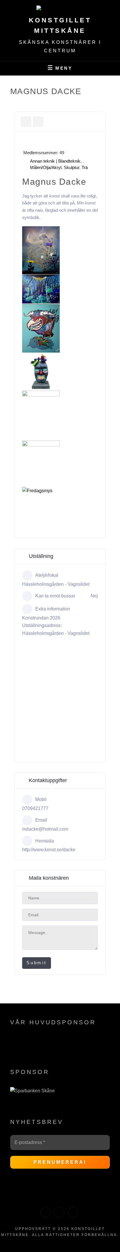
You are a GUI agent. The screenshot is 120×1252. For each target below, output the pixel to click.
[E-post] (73, 1212)
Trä (85, 167)
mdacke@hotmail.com (45, 829)
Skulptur (71, 167)
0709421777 (35, 808)
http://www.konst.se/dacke (48, 849)
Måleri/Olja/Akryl (45, 167)
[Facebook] (45, 1212)
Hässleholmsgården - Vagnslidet (55, 584)
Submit (37, 962)
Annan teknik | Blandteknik (55, 161)
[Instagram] (59, 1212)
